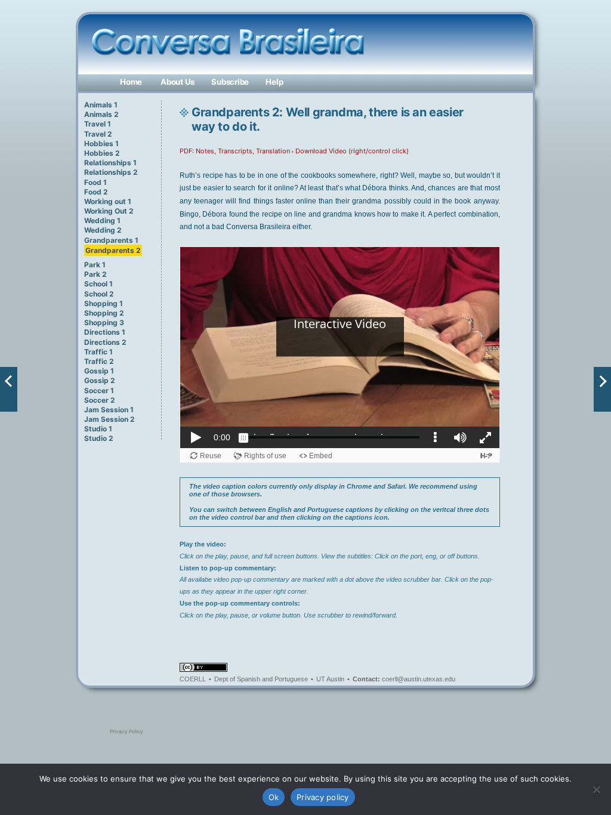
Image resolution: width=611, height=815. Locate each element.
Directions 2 (105, 342)
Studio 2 (98, 438)
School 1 (98, 283)
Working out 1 (107, 201)
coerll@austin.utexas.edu (418, 679)
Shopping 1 (103, 303)
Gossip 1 (99, 370)
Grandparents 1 (111, 240)
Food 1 (95, 182)
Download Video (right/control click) (352, 151)
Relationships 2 (111, 172)
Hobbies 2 (102, 153)
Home (131, 82)
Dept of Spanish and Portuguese (261, 679)
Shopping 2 (104, 312)
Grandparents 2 (113, 250)
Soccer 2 (99, 400)
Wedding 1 (102, 220)
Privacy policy (323, 797)
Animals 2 (101, 114)
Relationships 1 (110, 162)
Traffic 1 (98, 351)
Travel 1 (97, 123)
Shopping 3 (104, 322)
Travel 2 (98, 133)
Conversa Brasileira (127, 32)
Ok (274, 797)
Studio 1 (98, 428)
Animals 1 (101, 104)
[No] (596, 789)
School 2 (99, 293)
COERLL (193, 679)
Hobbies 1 (101, 143)
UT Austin (330, 679)
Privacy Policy (126, 731)
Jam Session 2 (109, 419)
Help (274, 82)
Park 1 (95, 264)
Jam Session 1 (109, 409)
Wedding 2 (103, 230)
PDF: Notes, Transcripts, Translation (235, 151)
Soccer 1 (99, 390)
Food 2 (96, 191)
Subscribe (230, 82)
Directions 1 (104, 332)
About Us (178, 82)
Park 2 (95, 274)
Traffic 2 (99, 361)
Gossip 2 (99, 380)
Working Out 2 (109, 210)
